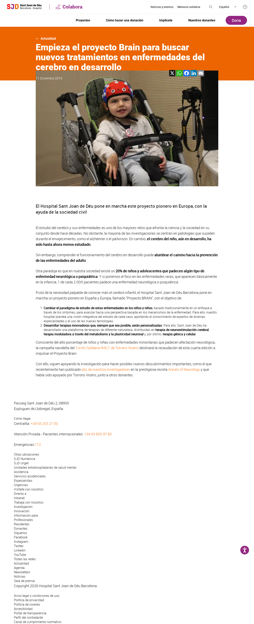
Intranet (19, 498)
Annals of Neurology (184, 369)
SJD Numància (24, 459)
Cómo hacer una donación (124, 20)
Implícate (165, 20)
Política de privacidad (29, 600)
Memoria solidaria (188, 7)
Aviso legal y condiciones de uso (36, 595)
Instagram (21, 541)
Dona (236, 20)
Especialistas (23, 480)
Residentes (21, 524)
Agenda (19, 568)
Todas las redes (25, 559)
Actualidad (48, 38)
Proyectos (83, 20)
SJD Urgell (21, 463)
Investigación (23, 507)
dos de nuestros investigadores (106, 369)
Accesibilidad (23, 609)
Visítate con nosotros (28, 489)
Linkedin (20, 550)
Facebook (21, 537)
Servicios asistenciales (30, 476)
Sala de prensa (24, 581)
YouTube (20, 554)
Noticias (19, 576)
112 (38, 444)
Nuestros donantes (201, 20)
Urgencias (21, 485)
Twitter (18, 546)
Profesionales (23, 520)
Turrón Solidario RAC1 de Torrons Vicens (107, 347)
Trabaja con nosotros (28, 502)
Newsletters (22, 572)
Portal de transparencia (30, 613)
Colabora (72, 7)
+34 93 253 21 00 (44, 423)
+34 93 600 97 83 (98, 434)
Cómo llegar (22, 418)
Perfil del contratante (28, 617)
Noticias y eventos (162, 7)
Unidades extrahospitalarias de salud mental (45, 467)
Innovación (21, 511)
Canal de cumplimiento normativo (37, 622)
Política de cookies (27, 604)
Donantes (20, 528)
